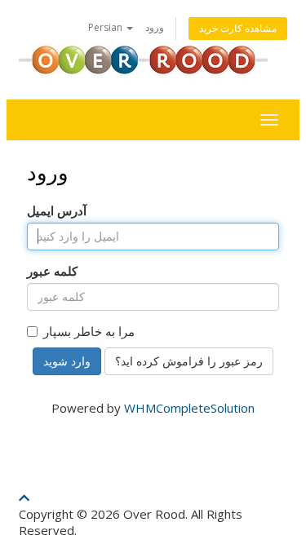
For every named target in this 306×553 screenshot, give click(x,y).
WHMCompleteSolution (189, 408)
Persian (106, 27)
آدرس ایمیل (56, 210)
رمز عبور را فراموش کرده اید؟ (189, 361)
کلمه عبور (52, 271)
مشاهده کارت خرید (238, 28)
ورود (154, 27)
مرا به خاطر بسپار (89, 331)
